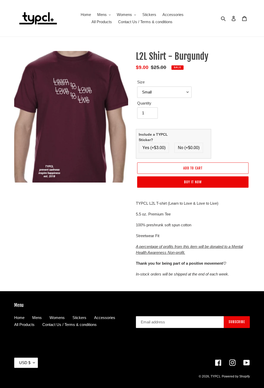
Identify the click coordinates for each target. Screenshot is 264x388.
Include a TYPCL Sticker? (153, 137)
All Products (24, 324)
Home (19, 317)
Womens (57, 317)
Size (141, 82)
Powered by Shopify (236, 376)
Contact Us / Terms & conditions (69, 324)
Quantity (144, 103)
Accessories (104, 317)
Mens (37, 317)
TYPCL (216, 376)
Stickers (79, 317)
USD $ (24, 362)
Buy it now (192, 182)
